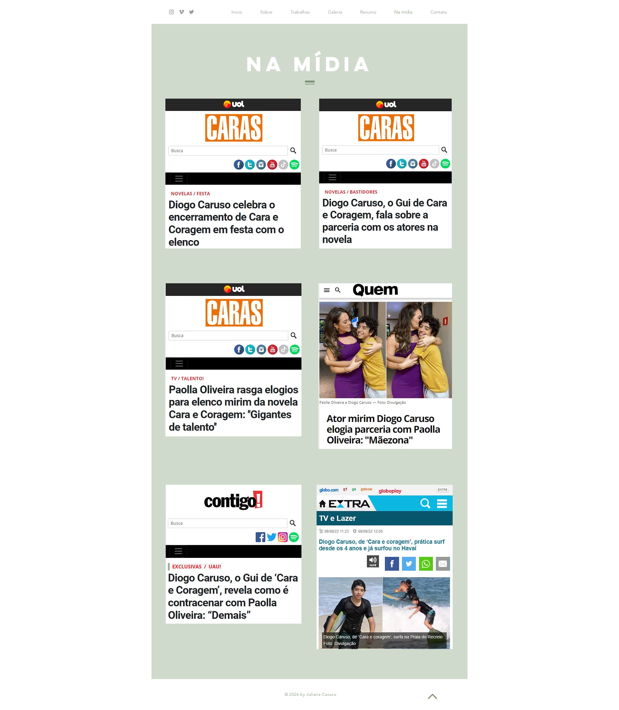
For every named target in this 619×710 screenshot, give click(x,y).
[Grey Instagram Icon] (171, 12)
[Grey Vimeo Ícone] (181, 12)
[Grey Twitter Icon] (191, 12)
